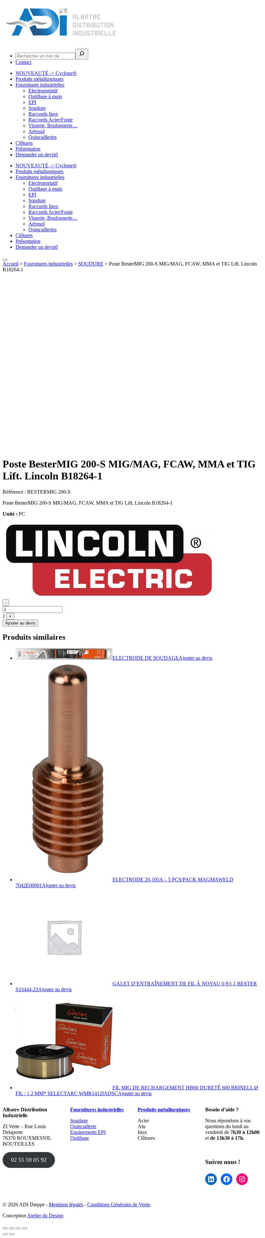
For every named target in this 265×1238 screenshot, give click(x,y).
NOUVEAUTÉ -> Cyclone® (46, 73)
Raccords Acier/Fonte (50, 119)
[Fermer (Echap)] (24, 1228)
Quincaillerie (83, 1126)
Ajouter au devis (20, 623)
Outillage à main (45, 96)
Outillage (79, 1138)
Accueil (10, 264)
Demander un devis (37, 154)
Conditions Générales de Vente (118, 1204)
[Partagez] (18, 1228)
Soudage (79, 1120)
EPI (32, 102)
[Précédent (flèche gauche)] (5, 1234)
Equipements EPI (88, 1132)
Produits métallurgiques (39, 79)
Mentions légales (66, 1204)
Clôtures (24, 143)
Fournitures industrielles (40, 85)
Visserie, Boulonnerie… (53, 125)
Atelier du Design (45, 1215)
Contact (23, 62)
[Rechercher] (81, 54)
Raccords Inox (43, 114)
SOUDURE (90, 264)
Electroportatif (43, 90)
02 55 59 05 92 (29, 1160)
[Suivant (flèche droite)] (11, 1234)
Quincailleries (42, 137)
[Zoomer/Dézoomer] (5, 1228)
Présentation (28, 149)
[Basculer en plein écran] (11, 1228)
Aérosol (36, 131)
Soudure (37, 108)
